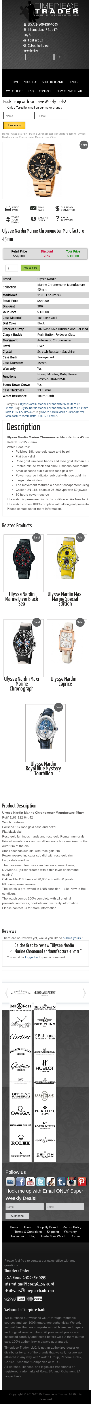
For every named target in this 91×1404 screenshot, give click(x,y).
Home (15, 82)
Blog (32, 1236)
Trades (73, 82)
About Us (30, 82)
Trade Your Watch (53, 1236)
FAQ (31, 91)
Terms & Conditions (28, 1231)
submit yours (72, 938)
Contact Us (35, 40)
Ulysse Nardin (19, 133)
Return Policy (72, 1227)
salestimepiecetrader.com (33, 1291)
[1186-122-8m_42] (44, 170)
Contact (45, 91)
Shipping (53, 1231)
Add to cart (30, 267)
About (27, 1227)
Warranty (70, 1231)
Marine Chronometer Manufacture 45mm (52, 133)
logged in (31, 957)
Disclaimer (17, 1236)
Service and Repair (70, 91)
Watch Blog (14, 91)
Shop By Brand (52, 82)
